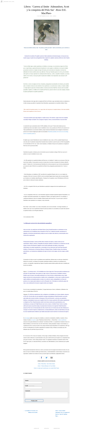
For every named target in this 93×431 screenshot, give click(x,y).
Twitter (46, 357)
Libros (54, 16)
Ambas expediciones (62, 319)
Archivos (46, 428)
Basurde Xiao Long (9, 1)
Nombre (27, 380)
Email (52, 357)
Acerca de (36, 428)
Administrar (57, 428)
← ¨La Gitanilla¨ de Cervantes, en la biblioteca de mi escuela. (31, 411)
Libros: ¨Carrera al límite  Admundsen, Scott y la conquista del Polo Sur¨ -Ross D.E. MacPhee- (46, 10)
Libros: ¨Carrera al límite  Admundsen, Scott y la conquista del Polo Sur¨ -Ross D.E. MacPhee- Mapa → (62, 413)
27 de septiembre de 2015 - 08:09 (44, 16)
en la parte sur (33, 319)
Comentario (27, 390)
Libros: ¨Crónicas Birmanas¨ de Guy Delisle (46, 365)
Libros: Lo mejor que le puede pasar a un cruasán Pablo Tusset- (46, 368)
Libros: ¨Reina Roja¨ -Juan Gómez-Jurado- (46, 363)
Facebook (41, 357)
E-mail (29, 385)
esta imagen (27, 318)
